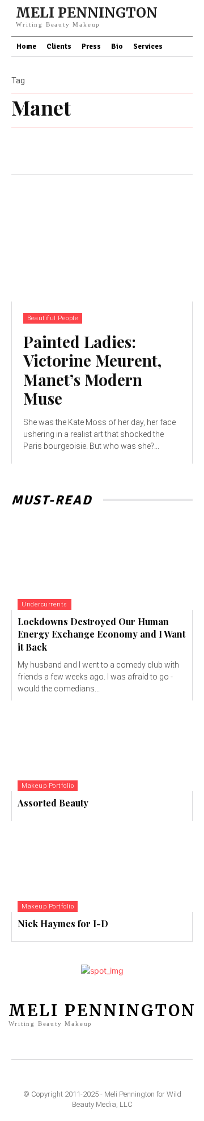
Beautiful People (52, 318)
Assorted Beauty (53, 803)
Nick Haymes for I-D (63, 923)
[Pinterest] (111, 1044)
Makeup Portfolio (48, 785)
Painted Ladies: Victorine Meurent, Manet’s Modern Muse (92, 370)
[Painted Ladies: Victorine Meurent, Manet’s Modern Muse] (102, 238)
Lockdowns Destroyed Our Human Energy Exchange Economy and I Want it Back (101, 634)
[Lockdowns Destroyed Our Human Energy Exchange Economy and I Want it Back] (102, 564)
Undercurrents (44, 604)
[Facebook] (56, 1044)
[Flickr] (74, 1044)
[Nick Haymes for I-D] (102, 866)
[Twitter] (148, 1044)
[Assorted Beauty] (102, 745)
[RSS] (129, 1044)
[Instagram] (93, 1044)
